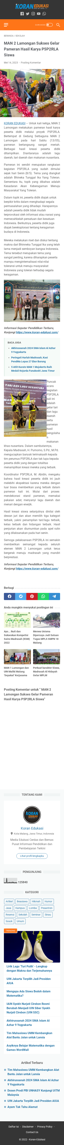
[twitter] (20, 596)
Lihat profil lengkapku (32, 856)
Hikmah (36, 901)
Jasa (8, 908)
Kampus (20, 908)
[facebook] (9, 596)
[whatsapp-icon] (44, 14)
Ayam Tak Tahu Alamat (22, 1107)
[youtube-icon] (38, 14)
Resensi (10, 914)
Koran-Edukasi (37, 1139)
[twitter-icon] (27, 14)
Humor (48, 901)
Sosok (9, 921)
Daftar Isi (14, 1126)
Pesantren (46, 908)
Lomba (33, 908)
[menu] (8, 25)
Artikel (9, 901)
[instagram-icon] (33, 14)
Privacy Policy (44, 1126)
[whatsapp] (43, 596)
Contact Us (32, 1132)
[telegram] (54, 596)
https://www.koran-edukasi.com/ (37, 332)
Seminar (36, 914)
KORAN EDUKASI (14, 123)
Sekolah (22, 914)
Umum (20, 921)
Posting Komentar (31, 62)
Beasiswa (22, 901)
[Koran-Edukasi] (32, 6)
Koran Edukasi (32, 828)
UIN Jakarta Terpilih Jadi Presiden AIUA (33, 1101)
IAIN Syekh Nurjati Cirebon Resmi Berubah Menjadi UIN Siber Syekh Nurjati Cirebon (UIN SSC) (28, 1008)
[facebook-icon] (22, 14)
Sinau (48, 914)
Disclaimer (28, 1126)
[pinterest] (32, 596)
